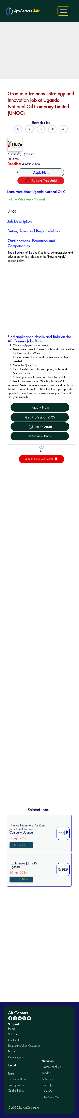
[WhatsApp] (41, 129)
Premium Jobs (15, 1057)
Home (11, 1028)
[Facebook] (18, 129)
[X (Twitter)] (29, 129)
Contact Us (14, 1040)
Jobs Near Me (50, 1097)
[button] (41, 459)
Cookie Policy (16, 1090)
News (11, 1051)
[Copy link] (63, 129)
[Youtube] (29, 1018)
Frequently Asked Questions (24, 1046)
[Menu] (63, 11)
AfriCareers (27, 11)
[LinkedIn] (52, 129)
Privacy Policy (16, 1085)
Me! (47, 1091)
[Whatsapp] (24, 1018)
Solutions (13, 1034)
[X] (15, 1018)
